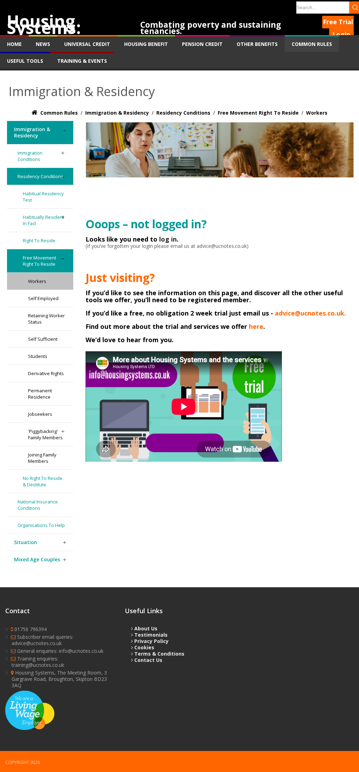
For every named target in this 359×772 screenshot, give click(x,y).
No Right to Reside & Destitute (42, 481)
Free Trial (338, 22)
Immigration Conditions (30, 156)
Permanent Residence (40, 393)
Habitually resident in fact (43, 220)
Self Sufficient (42, 339)
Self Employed (43, 298)
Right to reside (39, 240)
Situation (25, 542)
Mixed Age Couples (37, 559)
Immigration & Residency (32, 132)
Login (341, 34)
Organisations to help (41, 525)
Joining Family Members (42, 458)
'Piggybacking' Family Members (45, 434)
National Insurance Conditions (38, 505)
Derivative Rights (46, 373)
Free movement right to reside (39, 261)
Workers (37, 281)
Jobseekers (40, 414)
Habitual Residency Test (43, 196)
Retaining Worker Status (46, 318)
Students (37, 356)
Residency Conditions (40, 176)
